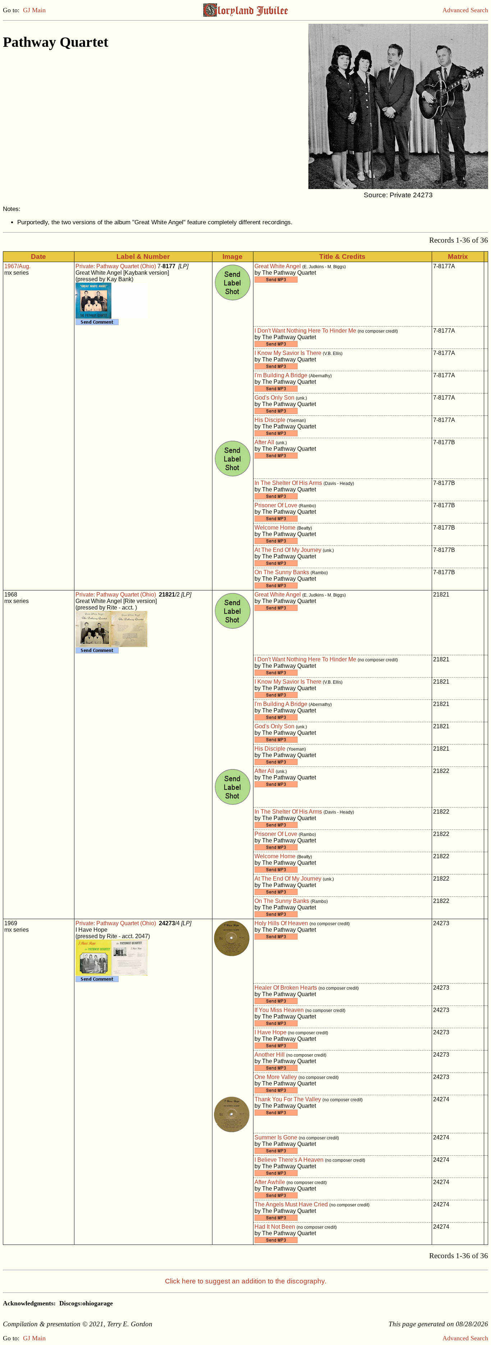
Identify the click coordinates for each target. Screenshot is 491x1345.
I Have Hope (270, 1032)
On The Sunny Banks (281, 572)
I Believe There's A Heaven (288, 1160)
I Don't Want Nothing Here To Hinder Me (305, 331)
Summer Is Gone (275, 1137)
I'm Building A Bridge (280, 375)
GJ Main (34, 10)
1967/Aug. (17, 266)
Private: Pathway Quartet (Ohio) (115, 266)
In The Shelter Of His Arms (288, 483)
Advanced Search (465, 10)
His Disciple (269, 420)
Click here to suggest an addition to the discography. (245, 1281)
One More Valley (275, 1077)
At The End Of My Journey (287, 550)
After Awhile (269, 1182)
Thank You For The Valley (287, 1099)
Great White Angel (277, 266)
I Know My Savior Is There (287, 353)
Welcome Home (274, 528)
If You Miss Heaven (279, 1010)
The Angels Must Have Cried (291, 1204)
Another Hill (269, 1055)
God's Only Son (274, 398)
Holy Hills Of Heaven (281, 923)
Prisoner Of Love (275, 505)
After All (264, 442)
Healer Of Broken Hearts (285, 988)
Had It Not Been (274, 1227)
